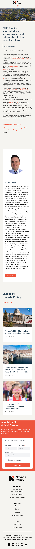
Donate (17, 506)
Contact (17, 509)
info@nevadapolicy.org (17, 497)
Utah (17, 102)
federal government (11, 90)
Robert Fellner (7, 51)
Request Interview (17, 515)
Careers (17, 512)
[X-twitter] (17, 544)
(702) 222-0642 (17, 494)
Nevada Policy (12, 130)
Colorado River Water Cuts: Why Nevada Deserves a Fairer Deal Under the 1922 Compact (16, 370)
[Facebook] (9, 544)
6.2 (4, 78)
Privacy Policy (17, 527)
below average (13, 66)
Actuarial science (8, 128)
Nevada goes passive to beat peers (20, 59)
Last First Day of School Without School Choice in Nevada (14, 406)
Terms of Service (21, 539)
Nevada (5, 130)
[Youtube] (26, 544)
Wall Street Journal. (17, 118)
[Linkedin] (13, 544)
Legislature (23, 128)
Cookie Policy (17, 524)
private (22, 88)
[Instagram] (21, 544)
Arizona (11, 102)
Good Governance (9, 46)
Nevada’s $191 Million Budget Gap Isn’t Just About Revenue (17, 332)
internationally (23, 90)
